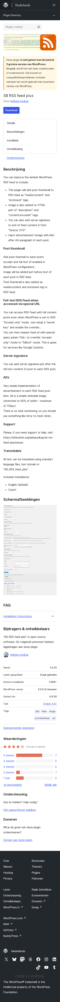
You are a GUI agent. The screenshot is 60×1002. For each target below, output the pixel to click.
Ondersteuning (15, 157)
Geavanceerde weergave (18, 728)
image (52, 711)
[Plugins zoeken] (38, 27)
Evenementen (40, 895)
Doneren (39, 901)
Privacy (7, 878)
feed (44, 711)
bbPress (10, 930)
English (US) (50, 703)
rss (53, 718)
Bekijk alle (50, 784)
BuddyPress (12, 936)
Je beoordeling (12, 784)
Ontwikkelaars (12, 901)
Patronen (37, 878)
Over (6, 860)
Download (11, 110)
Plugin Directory (12, 15)
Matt (8, 924)
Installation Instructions (17, 616)
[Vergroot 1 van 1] (52, 509)
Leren (6, 889)
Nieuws (7, 866)
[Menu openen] (54, 5)
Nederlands (18, 951)
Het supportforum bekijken (19, 810)
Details (11, 123)
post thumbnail (42, 718)
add (37, 711)
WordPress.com (14, 918)
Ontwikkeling (14, 149)
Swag (37, 907)
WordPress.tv (13, 907)
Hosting (8, 872)
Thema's (37, 866)
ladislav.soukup (19, 101)
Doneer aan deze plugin (17, 840)
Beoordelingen (15, 131)
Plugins (36, 872)
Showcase (38, 860)
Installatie (12, 140)
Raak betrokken (42, 889)
